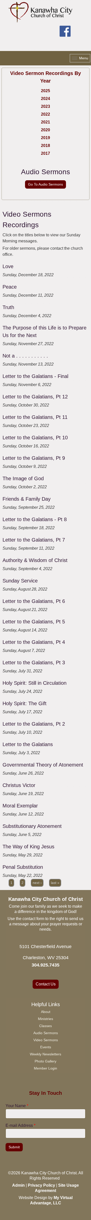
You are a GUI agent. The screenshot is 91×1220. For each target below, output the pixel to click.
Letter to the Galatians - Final (35, 376)
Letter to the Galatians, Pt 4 (34, 642)
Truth (8, 307)
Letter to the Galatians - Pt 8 (35, 519)
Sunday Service (20, 580)
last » (55, 883)
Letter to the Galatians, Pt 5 (34, 621)
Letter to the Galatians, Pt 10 (35, 437)
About (45, 1012)
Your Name (17, 1106)
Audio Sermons (45, 1033)
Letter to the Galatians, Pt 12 (35, 396)
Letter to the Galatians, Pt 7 (34, 540)
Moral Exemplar (20, 805)
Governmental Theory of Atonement (43, 765)
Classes (45, 1026)
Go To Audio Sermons (45, 184)
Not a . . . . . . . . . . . (25, 356)
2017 (45, 153)
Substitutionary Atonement (32, 826)
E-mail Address (20, 1125)
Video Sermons (45, 1040)
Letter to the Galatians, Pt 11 (35, 417)
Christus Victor (19, 785)
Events (45, 1047)
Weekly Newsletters (45, 1054)
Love (8, 266)
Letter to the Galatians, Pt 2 (34, 724)
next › (37, 883)
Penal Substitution (23, 867)
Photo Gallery (45, 1061)
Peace (10, 287)
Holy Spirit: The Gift (25, 703)
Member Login (45, 1068)
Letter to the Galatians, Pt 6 (34, 601)
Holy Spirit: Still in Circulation (34, 683)
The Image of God (23, 478)
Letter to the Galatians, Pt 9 (34, 458)
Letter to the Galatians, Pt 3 (34, 662)
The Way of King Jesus (28, 846)
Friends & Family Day (27, 499)
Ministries (45, 1019)
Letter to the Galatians (28, 744)
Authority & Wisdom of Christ (35, 560)
